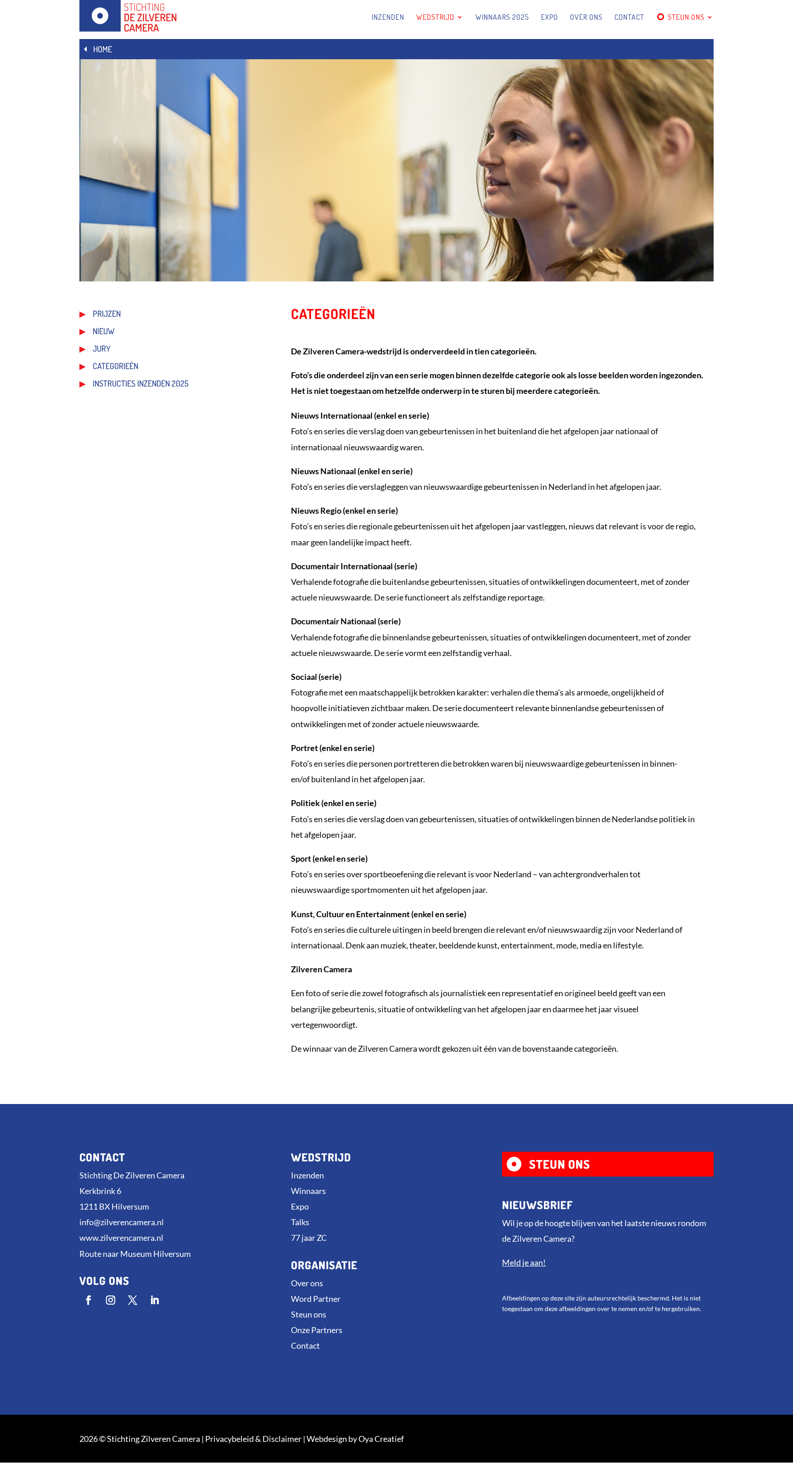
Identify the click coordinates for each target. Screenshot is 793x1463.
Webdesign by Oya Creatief (355, 1439)
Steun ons (308, 1314)
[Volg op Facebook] (88, 1300)
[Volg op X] (132, 1300)
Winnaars (308, 1191)
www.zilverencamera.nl (121, 1238)
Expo (300, 1206)
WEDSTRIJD (435, 18)
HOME (102, 49)
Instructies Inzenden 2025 (141, 384)
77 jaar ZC (309, 1238)
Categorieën (115, 367)
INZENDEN (388, 18)
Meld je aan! (524, 1262)
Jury (102, 349)
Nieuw (104, 332)
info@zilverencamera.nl (121, 1222)
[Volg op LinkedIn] (154, 1300)
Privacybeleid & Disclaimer (253, 1439)
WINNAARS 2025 (502, 18)
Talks (300, 1222)
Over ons (307, 1283)
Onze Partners (316, 1330)
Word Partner (316, 1299)
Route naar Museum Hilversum (135, 1254)
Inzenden (307, 1175)
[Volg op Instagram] (110, 1300)
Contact (305, 1345)
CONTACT (629, 18)
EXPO (549, 18)
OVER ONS (586, 18)
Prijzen (107, 314)
